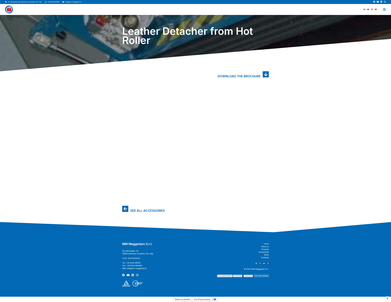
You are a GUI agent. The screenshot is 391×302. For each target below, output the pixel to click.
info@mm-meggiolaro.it (73, 2)
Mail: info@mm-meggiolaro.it (134, 268)
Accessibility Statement (225, 276)
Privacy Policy (237, 276)
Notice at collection (182, 299)
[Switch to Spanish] (372, 9)
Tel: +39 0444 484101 (131, 263)
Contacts (265, 257)
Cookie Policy (248, 276)
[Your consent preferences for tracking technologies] (387, 298)
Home (266, 244)
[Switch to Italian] (364, 9)
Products (265, 249)
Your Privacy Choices (202, 299)
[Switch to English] (368, 9)
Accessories (264, 252)
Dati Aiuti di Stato (261, 276)
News (266, 255)
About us (265, 246)
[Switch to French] (376, 9)
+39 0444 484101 (53, 2)
